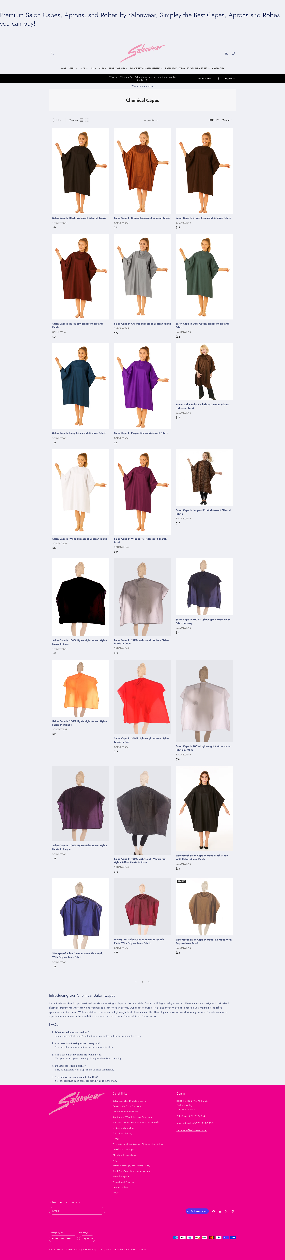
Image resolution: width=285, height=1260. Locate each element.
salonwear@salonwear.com (191, 1130)
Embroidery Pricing (122, 1133)
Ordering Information (123, 1128)
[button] (52, 53)
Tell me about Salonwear (125, 1111)
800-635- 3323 (197, 1116)
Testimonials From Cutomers (127, 1106)
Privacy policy (105, 1249)
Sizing (116, 1138)
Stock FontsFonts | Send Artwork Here (132, 1171)
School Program (121, 1176)
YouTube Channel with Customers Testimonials (136, 1122)
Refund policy (90, 1249)
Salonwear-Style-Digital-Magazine (129, 1101)
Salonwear (61, 1249)
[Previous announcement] (106, 79)
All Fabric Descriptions (124, 1155)
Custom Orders (120, 1187)
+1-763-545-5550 (202, 1123)
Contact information (138, 1249)
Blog (115, 1160)
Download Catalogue (123, 1149)
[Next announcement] (179, 79)
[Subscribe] (101, 1210)
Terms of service (120, 1249)
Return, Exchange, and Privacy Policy (131, 1165)
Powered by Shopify (74, 1249)
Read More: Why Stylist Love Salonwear (133, 1117)
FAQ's (116, 1192)
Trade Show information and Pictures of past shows (138, 1144)
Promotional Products (123, 1182)
